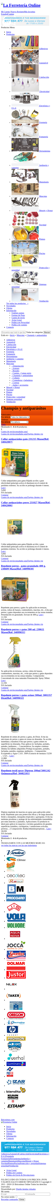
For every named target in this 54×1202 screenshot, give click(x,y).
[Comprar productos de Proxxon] (16, 1040)
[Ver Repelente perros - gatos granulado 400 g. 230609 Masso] (15, 605)
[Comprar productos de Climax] (16, 860)
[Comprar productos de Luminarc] (16, 1065)
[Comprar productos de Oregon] (16, 1019)
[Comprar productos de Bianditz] (16, 1092)
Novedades (11, 306)
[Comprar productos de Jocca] (16, 949)
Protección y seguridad (29, 1163)
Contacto (10, 327)
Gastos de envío (18, 318)
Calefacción (24, 1154)
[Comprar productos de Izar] (16, 1086)
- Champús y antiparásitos (22, 375)
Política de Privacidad (20, 322)
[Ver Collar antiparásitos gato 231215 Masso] (15, 478)
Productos (10, 34)
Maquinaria (13, 1161)
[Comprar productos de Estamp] (16, 1108)
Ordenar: (4, 419)
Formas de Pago (18, 315)
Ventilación (13, 1166)
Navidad (4, 1163)
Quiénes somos (18, 313)
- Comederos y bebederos (22, 380)
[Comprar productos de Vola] (16, 921)
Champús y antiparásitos (37, 335)
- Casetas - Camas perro (21, 373)
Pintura (11, 1163)
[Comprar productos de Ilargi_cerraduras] (14, 1051)
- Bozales (15, 371)
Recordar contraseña (9, 1199)
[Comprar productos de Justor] (16, 978)
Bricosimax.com (8, 1120)
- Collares (16, 378)
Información (11, 310)
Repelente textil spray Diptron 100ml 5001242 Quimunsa (25, 772)
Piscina (17, 1163)
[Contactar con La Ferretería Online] (25, 25)
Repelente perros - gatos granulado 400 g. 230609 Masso (23, 567)
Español (4, 14)
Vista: (3, 424)
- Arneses (15, 368)
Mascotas (21, 335)
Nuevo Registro (17, 12)
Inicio (8, 32)
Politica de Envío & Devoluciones (20, 1175)
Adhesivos (5, 1154)
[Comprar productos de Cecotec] (16, 877)
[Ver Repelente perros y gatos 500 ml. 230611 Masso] (15, 669)
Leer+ (3, 488)
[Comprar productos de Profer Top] (9, 1076)
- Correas (15, 383)
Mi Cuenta (5, 12)
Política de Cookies (14, 1173)
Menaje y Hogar (32, 1161)
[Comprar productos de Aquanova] (15, 939)
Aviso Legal (17, 320)
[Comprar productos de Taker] (13, 1000)
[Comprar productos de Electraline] (16, 1024)
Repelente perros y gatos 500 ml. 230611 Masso (22, 631)
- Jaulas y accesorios (20, 385)
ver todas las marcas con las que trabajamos (19, 845)
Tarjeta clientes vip (35, 434)
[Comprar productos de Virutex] (16, 856)
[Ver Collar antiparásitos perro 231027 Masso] (15, 542)
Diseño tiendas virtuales (26, 1189)
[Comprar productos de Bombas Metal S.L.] (16, 893)
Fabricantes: (6, 415)
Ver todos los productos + (17, 303)
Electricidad (33, 1154)
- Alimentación (18, 366)
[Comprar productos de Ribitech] (16, 883)
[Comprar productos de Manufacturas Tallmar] (16, 1009)
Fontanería (5, 1159)
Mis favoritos (29, 12)
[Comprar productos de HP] (12, 1035)
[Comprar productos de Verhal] (16, 1060)
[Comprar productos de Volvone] (16, 927)
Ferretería (10, 1156)
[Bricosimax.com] (9, 1122)
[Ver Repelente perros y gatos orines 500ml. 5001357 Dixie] (15, 734)
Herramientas (15, 1159)
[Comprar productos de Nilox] (11, 989)
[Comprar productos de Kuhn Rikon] (13, 1103)
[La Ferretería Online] (20, 5)
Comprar (4, 495)
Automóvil (14, 1154)
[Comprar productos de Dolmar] (16, 970)
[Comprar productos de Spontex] (16, 958)
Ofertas (9, 308)
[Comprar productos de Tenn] (10, 871)
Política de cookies (19, 325)
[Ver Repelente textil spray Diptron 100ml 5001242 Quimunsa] (15, 810)
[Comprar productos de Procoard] (16, 900)
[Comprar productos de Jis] (14, 912)
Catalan (11, 14)
